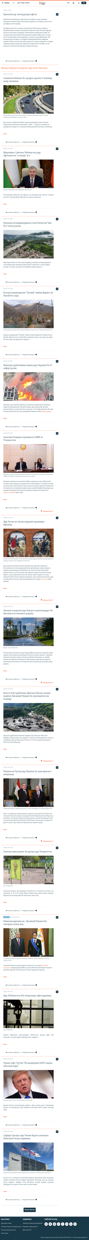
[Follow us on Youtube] (54, 1224)
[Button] (12, 61)
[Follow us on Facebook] (50, 1224)
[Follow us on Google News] (46, 1224)
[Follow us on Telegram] (66, 1224)
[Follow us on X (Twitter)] (62, 1224)
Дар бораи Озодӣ (6, 1223)
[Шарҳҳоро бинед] (46, 511)
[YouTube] (73, 3)
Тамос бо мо (4, 1233)
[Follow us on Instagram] (58, 1224)
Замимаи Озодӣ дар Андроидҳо (33, 1223)
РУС (68, 3)
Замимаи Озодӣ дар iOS (30, 1226)
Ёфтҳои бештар (30, 1210)
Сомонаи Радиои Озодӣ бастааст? (11, 1226)
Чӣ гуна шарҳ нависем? (8, 1230)
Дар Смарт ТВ (27, 1230)
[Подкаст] (75, 1224)
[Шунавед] (78, 3)
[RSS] (70, 1224)
